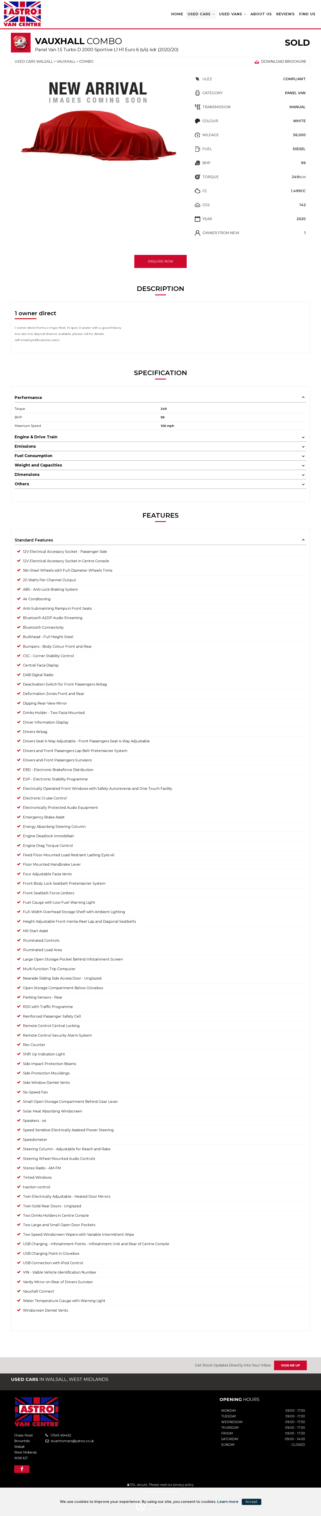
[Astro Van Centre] (22, 14)
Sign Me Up (290, 1365)
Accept (251, 1502)
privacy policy (183, 1485)
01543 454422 (60, 1435)
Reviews (285, 14)
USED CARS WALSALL (34, 61)
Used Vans (230, 14)
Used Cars (199, 14)
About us (261, 14)
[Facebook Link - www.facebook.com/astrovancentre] (21, 1469)
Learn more (227, 1502)
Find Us (307, 14)
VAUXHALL (66, 61)
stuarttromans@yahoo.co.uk (72, 1441)
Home (177, 14)
